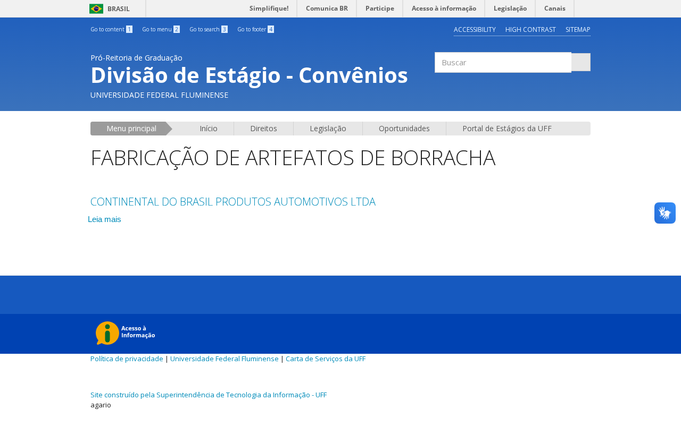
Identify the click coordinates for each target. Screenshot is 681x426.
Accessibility (475, 29)
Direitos (263, 128)
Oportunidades (404, 128)
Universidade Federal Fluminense (224, 358)
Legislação (328, 128)
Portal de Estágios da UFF (507, 128)
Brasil (107, 8)
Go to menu (160, 29)
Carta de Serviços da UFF (326, 358)
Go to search (207, 29)
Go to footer (254, 29)
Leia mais (104, 219)
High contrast (530, 29)
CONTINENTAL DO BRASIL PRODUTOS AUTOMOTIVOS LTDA (233, 201)
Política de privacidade (126, 358)
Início (209, 128)
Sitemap (578, 29)
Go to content (110, 29)
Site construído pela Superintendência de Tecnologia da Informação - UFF (208, 394)
